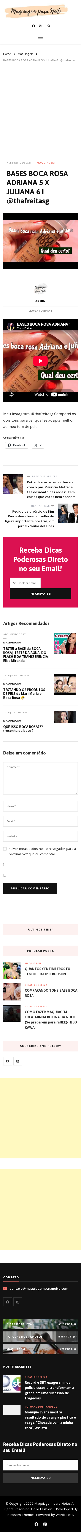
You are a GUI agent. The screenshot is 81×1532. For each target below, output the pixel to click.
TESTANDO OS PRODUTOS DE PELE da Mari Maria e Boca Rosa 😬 (24, 694)
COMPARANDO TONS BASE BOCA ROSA (51, 993)
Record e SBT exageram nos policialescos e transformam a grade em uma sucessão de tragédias (49, 1390)
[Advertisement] (40, 105)
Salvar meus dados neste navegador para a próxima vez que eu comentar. (42, 851)
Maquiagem (46, 162)
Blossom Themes (21, 1514)
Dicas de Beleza (36, 984)
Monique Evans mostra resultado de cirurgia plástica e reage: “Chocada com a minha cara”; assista (50, 1420)
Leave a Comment (40, 310)
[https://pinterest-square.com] (17, 1061)
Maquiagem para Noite (52, 1503)
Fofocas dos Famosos (41, 1406)
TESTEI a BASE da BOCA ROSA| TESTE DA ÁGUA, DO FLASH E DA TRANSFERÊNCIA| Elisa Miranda (26, 654)
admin (40, 301)
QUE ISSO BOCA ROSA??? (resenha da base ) (23, 729)
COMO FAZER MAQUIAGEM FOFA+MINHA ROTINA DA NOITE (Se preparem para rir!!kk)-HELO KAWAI (51, 1020)
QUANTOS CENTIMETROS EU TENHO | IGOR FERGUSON (47, 971)
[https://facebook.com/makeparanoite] (7, 1061)
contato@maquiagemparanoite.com (39, 1288)
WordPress (64, 1514)
